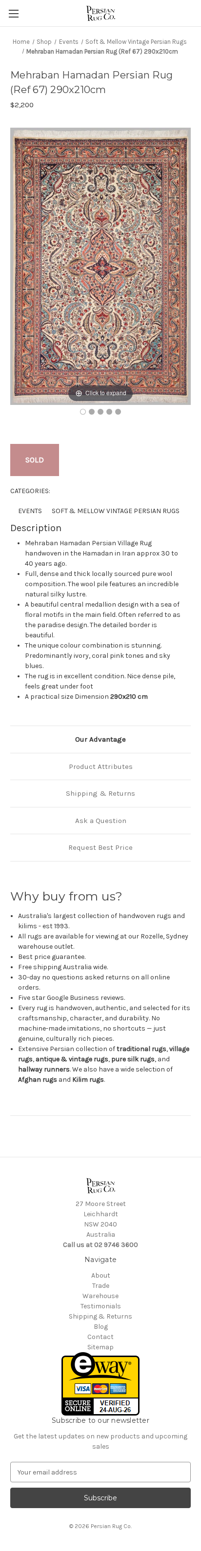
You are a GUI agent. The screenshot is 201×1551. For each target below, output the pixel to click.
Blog (101, 1326)
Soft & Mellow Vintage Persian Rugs (116, 511)
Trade (100, 1286)
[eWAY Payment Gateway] (100, 1383)
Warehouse (100, 1296)
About (100, 1275)
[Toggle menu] (13, 13)
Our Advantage (100, 739)
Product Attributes (101, 766)
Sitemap (100, 1347)
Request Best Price (100, 847)
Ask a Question (100, 820)
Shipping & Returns (100, 793)
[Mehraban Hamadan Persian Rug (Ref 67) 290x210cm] (83, 412)
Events (30, 511)
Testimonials (100, 1306)
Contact (100, 1337)
